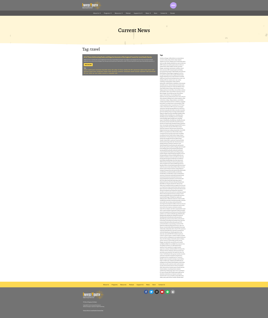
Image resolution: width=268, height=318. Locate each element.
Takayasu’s (171, 250)
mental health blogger (165, 197)
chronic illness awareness (175, 91)
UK (175, 260)
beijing (181, 69)
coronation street (170, 103)
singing (168, 238)
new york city (167, 205)
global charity (167, 151)
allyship (169, 63)
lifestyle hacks (181, 182)
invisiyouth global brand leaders (167, 178)
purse (177, 225)
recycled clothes (167, 227)
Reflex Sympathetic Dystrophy (178, 227)
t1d (178, 248)
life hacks (171, 182)
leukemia (162, 182)
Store (155, 13)
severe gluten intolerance (180, 237)
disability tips (167, 120)
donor (161, 125)
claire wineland (163, 98)
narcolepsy (169, 202)
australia (175, 66)
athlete (171, 66)
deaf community (166, 110)
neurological (163, 203)
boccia (179, 73)
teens (166, 252)
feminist (162, 138)
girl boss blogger (175, 146)
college (115, 69)
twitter (165, 260)
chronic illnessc (167, 95)
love (180, 185)
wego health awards (179, 272)
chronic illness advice (164, 91)
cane (176, 80)
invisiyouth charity (180, 175)
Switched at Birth (173, 248)
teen (87, 73)
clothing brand (170, 98)
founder (149, 69)
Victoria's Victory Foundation (176, 265)
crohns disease (166, 106)
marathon (162, 192)
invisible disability (171, 172)
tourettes (178, 253)
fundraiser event (177, 143)
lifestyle (106, 71)
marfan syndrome (172, 192)
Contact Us (164, 13)
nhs (166, 207)
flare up (174, 138)
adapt (176, 59)
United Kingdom (175, 262)
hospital (91, 71)
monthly (183, 198)
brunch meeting (171, 78)
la (162, 180)
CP (118, 69)
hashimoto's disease (168, 155)
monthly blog (163, 200)
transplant (172, 255)
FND (177, 138)
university (104, 73)
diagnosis (162, 113)
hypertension (180, 163)
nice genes (169, 207)
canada (170, 80)
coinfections (163, 100)
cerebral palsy (182, 83)
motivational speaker (176, 200)
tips (93, 73)
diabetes (182, 111)
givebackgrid (177, 148)
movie (161, 202)
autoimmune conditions (175, 68)
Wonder (174, 274)
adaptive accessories (164, 61)
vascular (162, 265)
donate (167, 121)
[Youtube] (162, 292)
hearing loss (168, 158)
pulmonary (162, 225)
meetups (178, 193)
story (183, 243)
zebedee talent (180, 277)
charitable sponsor (164, 85)
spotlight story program (176, 243)
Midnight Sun (173, 197)
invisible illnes (179, 172)
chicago (171, 88)
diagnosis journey (169, 113)
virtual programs (180, 267)
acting (169, 59)
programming (172, 223)
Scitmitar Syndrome (178, 233)
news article (162, 207)
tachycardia (182, 248)
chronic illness (171, 90)
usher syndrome (170, 264)
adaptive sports (91, 69)
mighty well (179, 197)
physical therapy (175, 217)
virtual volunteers (164, 269)
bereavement (99, 69)
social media (173, 238)
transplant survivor (164, 257)
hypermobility (174, 163)
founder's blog (163, 140)
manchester (120, 71)
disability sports (174, 118)
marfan (166, 192)
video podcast (166, 267)
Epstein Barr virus (178, 130)
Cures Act (175, 106)
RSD (85, 73)
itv (175, 178)
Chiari (183, 86)
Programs (107, 13)
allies (165, 63)
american (183, 63)
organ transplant (167, 210)
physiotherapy (163, 218)
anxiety (170, 64)
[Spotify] (167, 292)
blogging (175, 73)
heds (161, 160)
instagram (162, 170)
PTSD (182, 223)
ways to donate (164, 272)
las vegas (165, 180)
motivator (183, 200)
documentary (163, 121)
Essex (171, 131)
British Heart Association (169, 76)
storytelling (162, 245)
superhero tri (171, 247)
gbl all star (167, 145)
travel (96, 73)
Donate (172, 13)
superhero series (164, 247)
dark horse (181, 108)
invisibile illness (163, 172)
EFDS (132, 69)
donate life (172, 121)
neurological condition (171, 203)
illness (94, 71)
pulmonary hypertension (170, 225)
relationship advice (170, 228)
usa (165, 264)
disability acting (181, 113)
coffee (183, 98)
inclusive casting (175, 168)
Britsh (176, 76)
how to (169, 163)
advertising (179, 61)
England (142, 69)
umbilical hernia (179, 260)
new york (162, 205)
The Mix (90, 73)
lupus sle (173, 188)
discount (183, 120)
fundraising (162, 145)
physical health (167, 217)
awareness (164, 69)
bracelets (171, 74)
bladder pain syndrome (180, 71)
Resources (118, 13)
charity (109, 69)
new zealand (173, 205)
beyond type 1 (169, 71)
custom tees (162, 108)
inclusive (169, 168)
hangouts (174, 153)
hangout (170, 153)
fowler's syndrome (171, 140)
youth (116, 73)
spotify (181, 242)
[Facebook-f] (146, 292)
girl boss (169, 146)
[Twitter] (151, 292)
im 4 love (183, 167)
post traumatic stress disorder (178, 220)
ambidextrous (174, 63)
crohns (161, 106)
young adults (111, 73)
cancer (173, 80)
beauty (171, 69)
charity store (170, 86)
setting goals (171, 237)
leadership (169, 180)
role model (166, 233)
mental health (127, 71)
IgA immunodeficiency (177, 165)
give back (181, 146)
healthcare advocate (179, 156)
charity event (175, 85)
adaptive (86, 69)
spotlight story (167, 243)
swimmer (167, 248)
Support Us (137, 13)
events (177, 133)
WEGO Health (171, 272)
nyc (165, 208)
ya (107, 73)
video (161, 267)
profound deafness (164, 223)
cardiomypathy (168, 81)
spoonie (176, 240)
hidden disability (166, 160)
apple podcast (175, 64)
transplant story (178, 255)
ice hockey (169, 165)
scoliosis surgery (168, 235)
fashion (174, 135)
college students (173, 100)
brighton (175, 74)
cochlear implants (178, 98)
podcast (168, 218)
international (174, 170)
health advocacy (179, 155)
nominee (180, 207)
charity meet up (163, 86)
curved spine (180, 106)
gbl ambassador (174, 145)
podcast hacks (181, 218)
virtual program (173, 267)
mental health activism (168, 195)
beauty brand (176, 69)
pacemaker (182, 210)
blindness (164, 73)
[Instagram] (157, 292)
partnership (178, 212)
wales (173, 270)
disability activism (164, 115)
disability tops (173, 120)
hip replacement (179, 160)
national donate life (177, 202)
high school (86, 71)
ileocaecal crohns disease (168, 167)
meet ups (174, 193)
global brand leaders (168, 150)
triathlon (100, 73)
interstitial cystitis (181, 170)
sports (177, 242)
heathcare (181, 158)
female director (163, 136)
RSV (173, 233)
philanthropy (176, 215)
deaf (161, 110)
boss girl (162, 74)
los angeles (176, 185)
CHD (174, 86)
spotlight (162, 243)
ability (170, 58)
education (170, 126)
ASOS (165, 66)
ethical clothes (175, 131)
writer (165, 275)
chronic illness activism (180, 90)
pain (161, 212)
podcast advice (174, 218)
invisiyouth (173, 175)
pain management (166, 212)
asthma (168, 66)
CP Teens (121, 69)
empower (167, 128)
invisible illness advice (172, 173)
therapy (172, 253)
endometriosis (179, 128)
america (179, 63)
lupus (176, 187)
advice (184, 61)
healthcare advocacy (169, 156)
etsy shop (170, 133)
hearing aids (162, 158)
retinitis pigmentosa (175, 232)
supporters (162, 248)
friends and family (180, 140)
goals (180, 151)
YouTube (174, 277)
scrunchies (182, 235)
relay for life (177, 228)
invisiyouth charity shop (165, 177)
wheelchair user (168, 274)
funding (161, 143)
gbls (179, 145)
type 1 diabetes (170, 260)
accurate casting (163, 59)
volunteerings (169, 270)
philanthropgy (174, 213)
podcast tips (162, 220)
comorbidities (180, 100)
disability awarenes (164, 116)
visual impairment (172, 269)
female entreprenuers (172, 136)
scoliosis (162, 235)
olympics (168, 208)
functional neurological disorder (167, 141)
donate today (168, 123)
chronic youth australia (170, 96)
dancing (167, 108)
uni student (168, 262)
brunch (166, 78)
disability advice (179, 115)
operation (137, 71)
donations (182, 123)
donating (174, 123)
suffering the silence (176, 245)
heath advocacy (175, 158)
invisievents (167, 175)
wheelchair (162, 274)
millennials (170, 198)
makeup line (174, 190)
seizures (162, 237)
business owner (179, 78)
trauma (165, 259)
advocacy (162, 63)
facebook (167, 135)
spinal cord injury (180, 238)
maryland (183, 192)
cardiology (162, 81)
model (179, 198)
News (147, 13)
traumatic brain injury (172, 259)
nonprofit (132, 71)
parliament (172, 212)
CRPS (171, 106)
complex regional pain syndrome (167, 101)
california (166, 80)
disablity (179, 120)
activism (172, 59)
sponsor (162, 240)
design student (176, 111)
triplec (161, 260)
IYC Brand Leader (180, 178)
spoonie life (173, 242)
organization (143, 71)
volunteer (178, 269)
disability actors (172, 115)
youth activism (169, 277)
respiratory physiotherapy (166, 230)
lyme (176, 188)
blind (161, 73)
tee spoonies (178, 250)
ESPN (183, 130)
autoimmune (167, 68)
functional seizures (179, 141)
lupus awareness (181, 187)
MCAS (161, 193)
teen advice (162, 252)
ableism (174, 58)
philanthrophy (152, 71)
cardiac (179, 80)
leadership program (177, 180)
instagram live (168, 170)
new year (184, 203)
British (105, 69)
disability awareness (173, 116)
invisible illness (100, 71)
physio (180, 217)
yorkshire (173, 275)
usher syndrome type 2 (179, 264)
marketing (178, 192)
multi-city (165, 202)
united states (182, 262)
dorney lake (165, 125)
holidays (169, 161)
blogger (171, 73)
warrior (177, 270)
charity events (181, 85)
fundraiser (170, 143)
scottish (178, 235)
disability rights (166, 118)
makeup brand (168, 190)
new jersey (179, 203)
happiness (178, 153)
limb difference (163, 183)
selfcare (166, 237)
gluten (172, 151)
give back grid (170, 148)
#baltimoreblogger (164, 58)
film (171, 138)
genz (165, 146)
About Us (96, 13)
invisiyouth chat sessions (176, 177)
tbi (174, 250)
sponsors (166, 240)
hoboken (165, 161)
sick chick (164, 238)
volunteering (163, 270)
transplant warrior (173, 257)
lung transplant (171, 187)
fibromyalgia (167, 138)
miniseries (175, 198)
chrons (176, 96)
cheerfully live (178, 86)
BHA (174, 71)
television (170, 252)
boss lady (166, 74)
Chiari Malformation (164, 88)
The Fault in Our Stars (177, 252)
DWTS (180, 125)
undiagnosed (163, 262)
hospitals (165, 163)
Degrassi (171, 111)
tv (163, 260)
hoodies (173, 161)
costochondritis (177, 103)
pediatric (183, 212)
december (177, 110)
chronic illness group (171, 93)
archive (180, 64)
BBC (169, 69)
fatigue (178, 135)
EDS (129, 69)
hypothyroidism (163, 165)
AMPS (161, 64)
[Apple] (173, 292)
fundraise (166, 143)
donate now (162, 123)
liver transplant (166, 185)
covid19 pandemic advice (165, 105)
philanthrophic (181, 213)
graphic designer (164, 153)
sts (171, 245)
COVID (182, 103)
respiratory (183, 228)
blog (103, 69)
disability (126, 69)
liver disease (177, 183)
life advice (166, 182)
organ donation (179, 208)
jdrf (161, 180)
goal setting (176, 151)
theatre (169, 253)
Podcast (128, 13)
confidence (177, 101)
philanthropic (170, 215)
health (153, 69)
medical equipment (167, 193)
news (177, 205)
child (112, 69)
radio (180, 225)
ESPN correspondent (164, 131)
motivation (168, 200)
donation (178, 123)
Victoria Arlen (167, 265)
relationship (162, 228)
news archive (182, 205)
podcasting (168, 220)
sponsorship (171, 240)
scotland (174, 235)
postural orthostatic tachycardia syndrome (169, 222)
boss (182, 73)
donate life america (179, 121)
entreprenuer (167, 130)
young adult (177, 275)
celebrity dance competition (172, 83)
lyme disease (114, 71)
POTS (180, 222)
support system (177, 247)
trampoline (167, 255)
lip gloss (169, 183)
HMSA (161, 161)
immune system (163, 168)
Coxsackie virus (175, 105)
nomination (175, 207)
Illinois (175, 167)
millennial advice (163, 198)
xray (168, 275)
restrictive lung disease (165, 232)
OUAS (147, 71)
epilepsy (172, 130)
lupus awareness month (165, 188)
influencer (181, 168)
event (174, 133)
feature (181, 135)
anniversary (165, 64)
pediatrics (162, 213)
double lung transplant (173, 125)
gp (182, 151)
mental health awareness (178, 195)
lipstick (172, 183)
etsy (167, 133)
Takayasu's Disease (164, 250)
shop (161, 238)
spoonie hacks (167, 242)
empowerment (136, 69)
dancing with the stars (174, 108)
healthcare (162, 156)
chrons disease (182, 96)
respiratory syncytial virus (178, 230)
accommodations (180, 58)
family (145, 69)
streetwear (167, 245)
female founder (180, 136)
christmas (178, 88)
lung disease (165, 187)
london (109, 71)
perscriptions (168, 213)
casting (174, 81)
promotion (178, 223)
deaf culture (172, 110)
